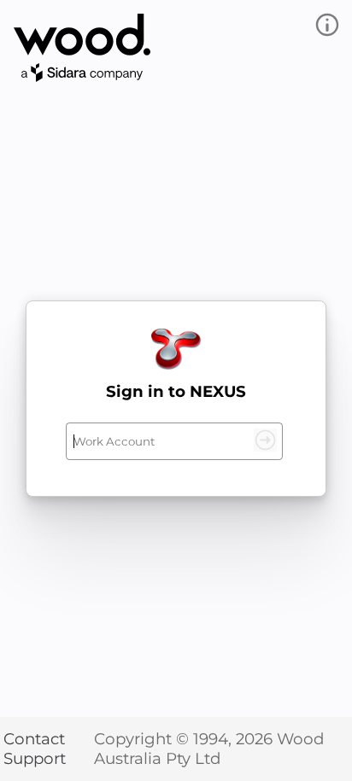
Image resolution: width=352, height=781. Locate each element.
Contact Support (34, 748)
